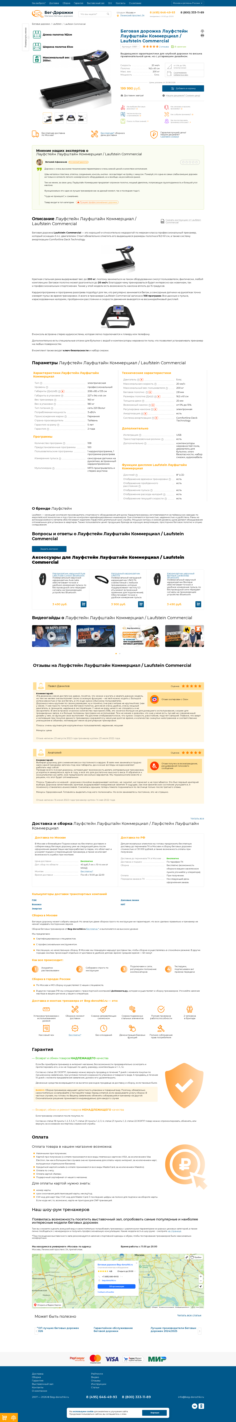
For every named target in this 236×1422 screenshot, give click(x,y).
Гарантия (78, 3)
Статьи (95, 1387)
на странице (174, 1231)
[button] (187, 3)
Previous (44, 118)
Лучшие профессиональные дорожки (98, 202)
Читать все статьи (189, 1315)
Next (85, 118)
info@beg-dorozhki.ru (191, 1397)
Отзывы (96, 1380)
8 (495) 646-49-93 (162, 12)
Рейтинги (97, 1373)
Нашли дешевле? (183, 95)
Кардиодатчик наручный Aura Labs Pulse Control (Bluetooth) (68, 574)
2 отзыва (164, 46)
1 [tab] (116, 653)
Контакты (120, 3)
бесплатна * (92, 929)
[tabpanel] (51, 637)
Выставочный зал (95, 3)
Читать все (197, 818)
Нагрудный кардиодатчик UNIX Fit (125, 574)
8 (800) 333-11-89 (192, 12)
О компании (135, 3)
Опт (110, 3)
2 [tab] (119, 653)
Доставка (54, 3)
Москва (129, 13)
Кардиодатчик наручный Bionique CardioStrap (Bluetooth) (180, 575)
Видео (95, 1377)
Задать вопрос (49, 549)
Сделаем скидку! (169, 136)
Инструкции (98, 1384)
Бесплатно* (87, 871)
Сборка (66, 3)
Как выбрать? (39, 3)
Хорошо (155, 1412)
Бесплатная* (107, 133)
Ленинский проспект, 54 (132, 15)
